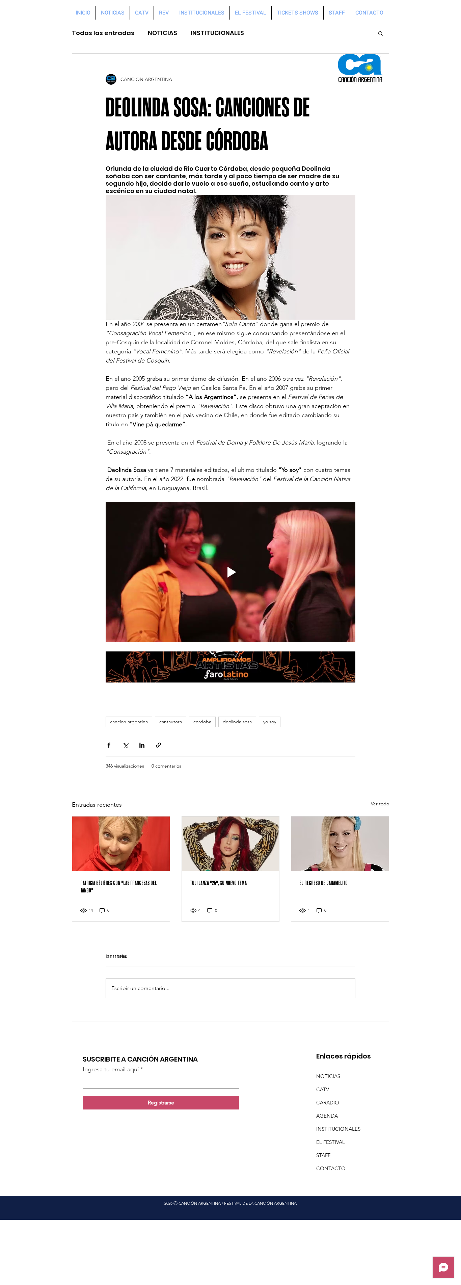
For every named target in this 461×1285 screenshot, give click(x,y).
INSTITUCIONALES (217, 33)
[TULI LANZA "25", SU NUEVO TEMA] (230, 843)
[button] (380, 33)
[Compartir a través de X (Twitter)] (125, 745)
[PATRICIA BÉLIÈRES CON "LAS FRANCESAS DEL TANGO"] (121, 843)
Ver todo (380, 804)
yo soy (269, 722)
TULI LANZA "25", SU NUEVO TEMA (218, 883)
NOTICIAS (162, 33)
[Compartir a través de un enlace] (158, 745)
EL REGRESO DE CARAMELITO (323, 883)
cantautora (170, 722)
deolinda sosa (237, 722)
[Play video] (230, 572)
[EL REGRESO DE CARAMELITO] (340, 843)
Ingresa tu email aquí (111, 1069)
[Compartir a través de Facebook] (109, 745)
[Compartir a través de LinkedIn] (142, 745)
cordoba (202, 722)
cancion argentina (129, 722)
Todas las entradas (103, 33)
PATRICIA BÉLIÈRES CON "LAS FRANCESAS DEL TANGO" (118, 886)
